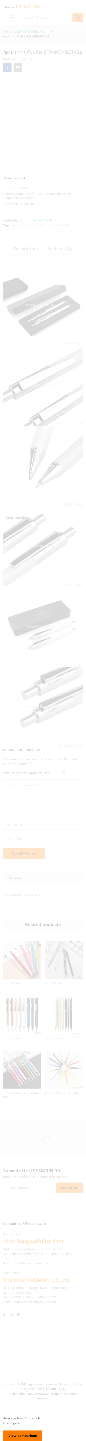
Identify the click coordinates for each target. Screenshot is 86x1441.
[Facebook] (4, 1315)
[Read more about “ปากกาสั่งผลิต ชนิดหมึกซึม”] (58, 1086)
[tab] (26, 250)
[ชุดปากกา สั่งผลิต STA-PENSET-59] (7, 67)
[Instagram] (18, 1315)
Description (26, 248)
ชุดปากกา (17, 225)
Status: (8, 178)
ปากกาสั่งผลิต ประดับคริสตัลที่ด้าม (21, 1095)
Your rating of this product (22, 773)
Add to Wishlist (26, 976)
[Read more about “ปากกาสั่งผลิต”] (16, 976)
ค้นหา (77, 17)
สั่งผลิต (40, 225)
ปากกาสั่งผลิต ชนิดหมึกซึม (62, 1093)
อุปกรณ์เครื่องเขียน (42, 220)
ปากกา (24, 220)
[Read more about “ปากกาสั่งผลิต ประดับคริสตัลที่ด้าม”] (16, 1086)
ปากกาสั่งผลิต (11, 983)
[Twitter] (11, 1315)
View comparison (22, 1436)
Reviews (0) (59, 248)
